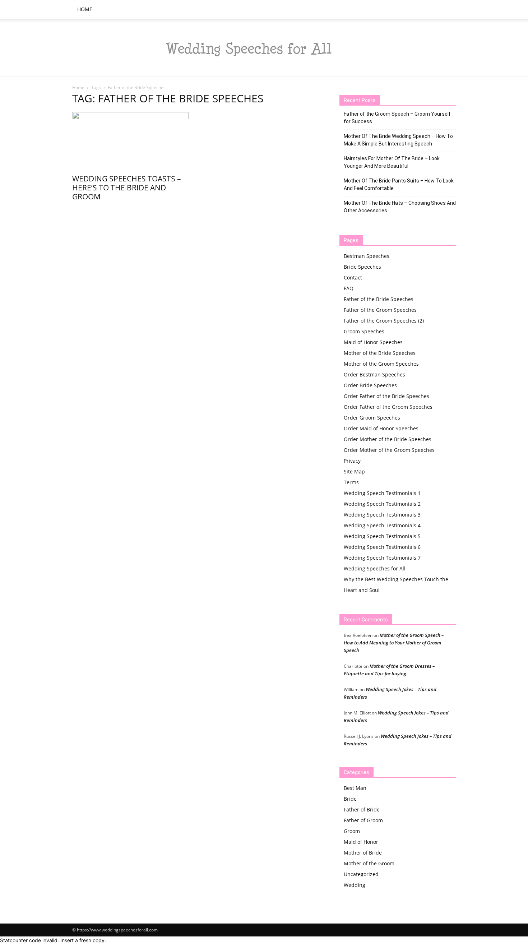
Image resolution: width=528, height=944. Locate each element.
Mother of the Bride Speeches (380, 353)
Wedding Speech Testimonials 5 (382, 536)
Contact (353, 277)
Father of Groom (363, 820)
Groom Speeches (364, 331)
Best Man (355, 788)
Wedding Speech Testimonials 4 (382, 525)
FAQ (348, 288)
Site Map (354, 471)
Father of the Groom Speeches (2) (384, 320)
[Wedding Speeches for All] (264, 48)
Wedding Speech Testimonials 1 (382, 493)
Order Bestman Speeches (374, 374)
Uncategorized (361, 874)
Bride (350, 798)
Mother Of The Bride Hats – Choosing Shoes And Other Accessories (400, 206)
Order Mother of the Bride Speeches (387, 439)
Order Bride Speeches (370, 385)
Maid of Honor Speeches (373, 342)
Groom (352, 831)
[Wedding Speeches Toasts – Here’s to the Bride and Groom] (130, 141)
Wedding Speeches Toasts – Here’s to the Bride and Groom (126, 187)
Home (84, 9)
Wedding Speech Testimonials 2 (382, 503)
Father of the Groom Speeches (380, 309)
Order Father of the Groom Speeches (388, 406)
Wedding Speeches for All (375, 568)
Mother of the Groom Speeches (381, 363)
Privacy (352, 460)
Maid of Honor (361, 841)
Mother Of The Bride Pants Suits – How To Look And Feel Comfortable (399, 184)
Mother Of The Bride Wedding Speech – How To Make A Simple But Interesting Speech (398, 140)
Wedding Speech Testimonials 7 (382, 557)
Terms (351, 482)
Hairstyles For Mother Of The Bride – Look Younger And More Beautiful (392, 162)
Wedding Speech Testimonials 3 (382, 514)
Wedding (354, 884)
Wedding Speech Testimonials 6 (382, 546)
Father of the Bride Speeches (378, 299)
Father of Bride (362, 809)
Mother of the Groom (369, 863)
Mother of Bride (363, 852)
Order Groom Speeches (372, 417)
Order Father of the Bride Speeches (386, 396)
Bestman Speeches (366, 256)
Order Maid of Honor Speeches (381, 428)
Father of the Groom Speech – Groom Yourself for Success (397, 117)
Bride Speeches (362, 266)
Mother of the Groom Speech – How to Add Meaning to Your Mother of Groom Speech (394, 642)
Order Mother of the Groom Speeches (389, 449)
